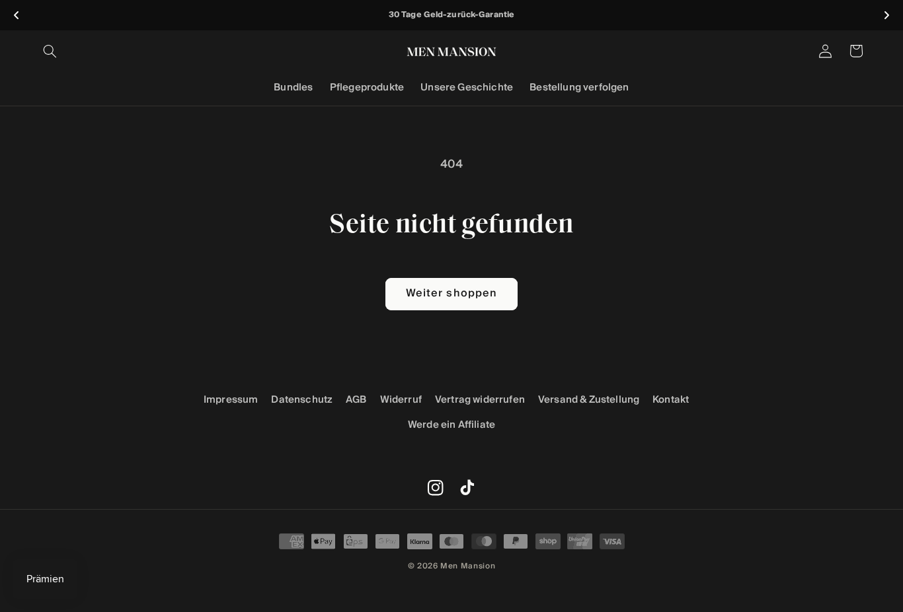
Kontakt (670, 399)
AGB (356, 399)
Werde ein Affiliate (451, 425)
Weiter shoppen (451, 293)
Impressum (231, 399)
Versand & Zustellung (588, 399)
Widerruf (401, 399)
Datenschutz (302, 399)
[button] (50, 51)
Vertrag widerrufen (480, 399)
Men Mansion (467, 565)
